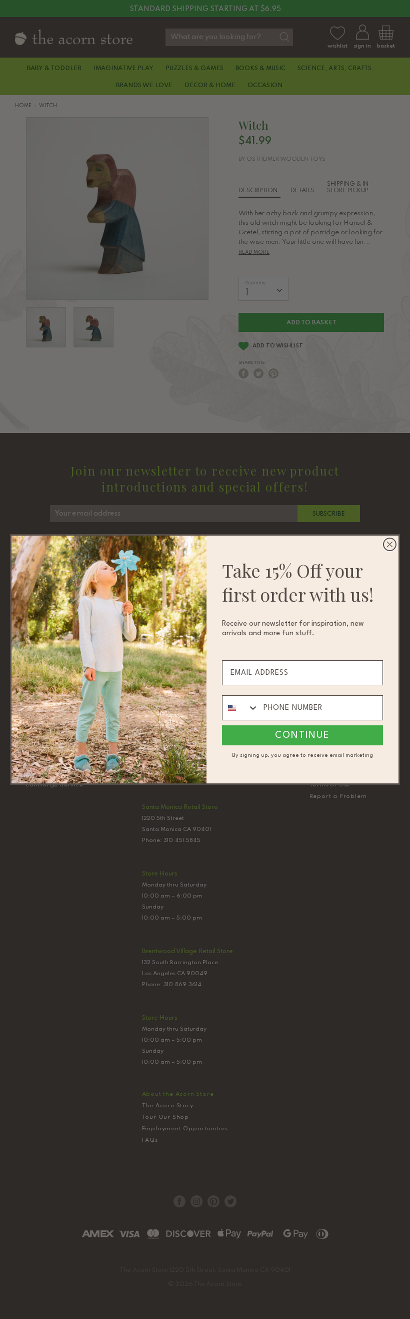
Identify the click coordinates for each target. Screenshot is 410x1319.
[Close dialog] (390, 544)
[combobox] (240, 708)
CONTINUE (302, 735)
